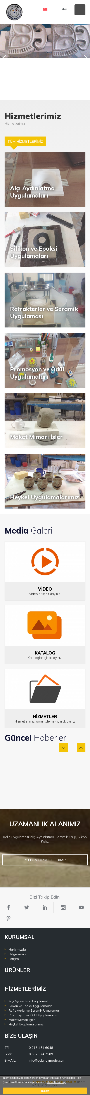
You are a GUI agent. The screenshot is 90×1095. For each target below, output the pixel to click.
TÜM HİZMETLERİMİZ (25, 141)
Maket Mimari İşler (22, 1020)
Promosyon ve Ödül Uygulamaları (33, 1015)
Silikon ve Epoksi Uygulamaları (30, 1006)
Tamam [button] (45, 1091)
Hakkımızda (17, 949)
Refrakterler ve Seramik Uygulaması (34, 1010)
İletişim (14, 959)
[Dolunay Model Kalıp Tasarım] (14, 12)
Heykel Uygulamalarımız (26, 1024)
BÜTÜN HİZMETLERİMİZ (45, 860)
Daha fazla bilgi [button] (56, 1082)
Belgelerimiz (17, 954)
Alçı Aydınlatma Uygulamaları (30, 1001)
